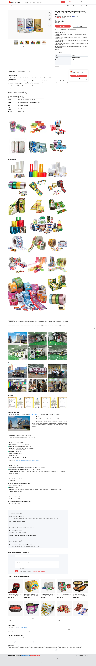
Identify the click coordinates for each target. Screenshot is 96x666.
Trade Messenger (25, 655)
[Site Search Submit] (63, 2)
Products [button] (26, 2)
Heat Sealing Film (71, 629)
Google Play (17, 655)
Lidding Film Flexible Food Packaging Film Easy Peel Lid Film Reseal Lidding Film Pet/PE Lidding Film (48, 595)
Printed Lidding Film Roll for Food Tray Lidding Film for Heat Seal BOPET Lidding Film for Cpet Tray (80, 595)
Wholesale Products (48, 658)
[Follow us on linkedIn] (87, 655)
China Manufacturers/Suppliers (39, 658)
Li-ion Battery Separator (34, 460)
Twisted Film (10, 629)
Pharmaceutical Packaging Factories (37, 647)
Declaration (59, 662)
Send (16, 571)
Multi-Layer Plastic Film (20, 642)
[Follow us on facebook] (79, 655)
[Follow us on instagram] (82, 655)
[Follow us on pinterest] (85, 655)
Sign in (87, 2)
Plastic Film (18, 460)
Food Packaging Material (25, 460)
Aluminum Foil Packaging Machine (40, 649)
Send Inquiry (62, 26)
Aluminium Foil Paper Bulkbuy (71, 649)
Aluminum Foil (11, 642)
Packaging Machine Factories (51, 647)
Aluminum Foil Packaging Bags (27, 649)
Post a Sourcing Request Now (39, 571)
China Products (31, 658)
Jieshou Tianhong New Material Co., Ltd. (64, 16)
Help (68, 5)
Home (9, 8)
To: (13, 559)
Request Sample (73, 29)
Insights (71, 658)
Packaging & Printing (14, 8)
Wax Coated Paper (29, 642)
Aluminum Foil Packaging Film (14, 649)
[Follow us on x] (81, 655)
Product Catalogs (24, 627)
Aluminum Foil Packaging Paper (75, 647)
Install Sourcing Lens (35, 655)
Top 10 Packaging (52, 649)
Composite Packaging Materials (33, 8)
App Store (11, 655)
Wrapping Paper (31, 629)
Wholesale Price (54, 658)
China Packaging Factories (13, 647)
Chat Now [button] (81, 26)
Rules (87, 5)
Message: (12, 562)
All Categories (12, 5)
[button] (59, 2)
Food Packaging (51, 629)
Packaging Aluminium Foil (63, 647)
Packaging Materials (23, 8)
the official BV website (33, 414)
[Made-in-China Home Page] (14, 2)
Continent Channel (61, 658)
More (9, 652)
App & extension (74, 5)
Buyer (63, 5)
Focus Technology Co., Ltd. (40, 662)
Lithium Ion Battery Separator (13, 631)
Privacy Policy (65, 662)
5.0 (74, 72)
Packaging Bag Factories (24, 647)
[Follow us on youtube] (84, 655)
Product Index (67, 658)
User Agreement (54, 662)
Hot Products (25, 658)
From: (13, 556)
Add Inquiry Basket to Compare (30, 46)
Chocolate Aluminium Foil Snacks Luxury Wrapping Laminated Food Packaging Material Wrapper (15, 595)
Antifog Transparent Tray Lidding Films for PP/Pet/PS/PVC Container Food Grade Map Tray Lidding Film (15, 618)
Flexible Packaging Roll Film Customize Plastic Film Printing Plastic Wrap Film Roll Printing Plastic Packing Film (31, 595)
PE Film (29, 631)
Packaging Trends (60, 649)
